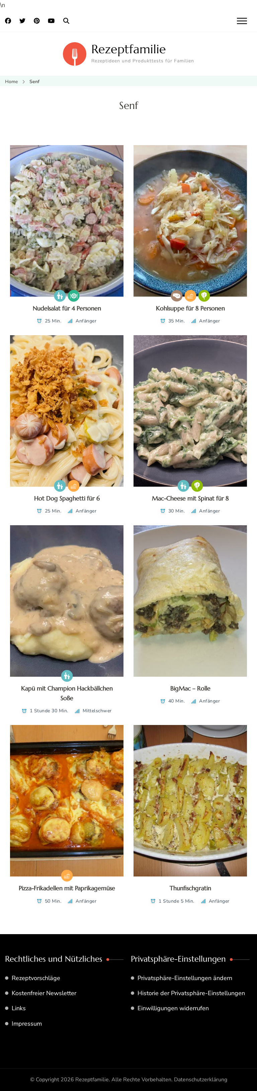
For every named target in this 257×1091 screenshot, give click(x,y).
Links (19, 1008)
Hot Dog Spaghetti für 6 (67, 498)
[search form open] (66, 21)
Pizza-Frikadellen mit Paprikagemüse (67, 888)
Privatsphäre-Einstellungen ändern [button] (185, 978)
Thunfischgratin (190, 888)
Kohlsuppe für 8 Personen (190, 308)
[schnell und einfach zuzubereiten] (190, 296)
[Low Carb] (176, 296)
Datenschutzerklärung (200, 1079)
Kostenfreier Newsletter (44, 993)
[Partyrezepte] (74, 296)
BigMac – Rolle (190, 688)
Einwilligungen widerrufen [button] (173, 1008)
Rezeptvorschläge (36, 978)
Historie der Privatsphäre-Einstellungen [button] (191, 993)
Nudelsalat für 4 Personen (67, 308)
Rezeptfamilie (128, 49)
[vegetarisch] (204, 296)
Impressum (27, 1024)
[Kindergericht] (60, 296)
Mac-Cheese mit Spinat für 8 (190, 498)
